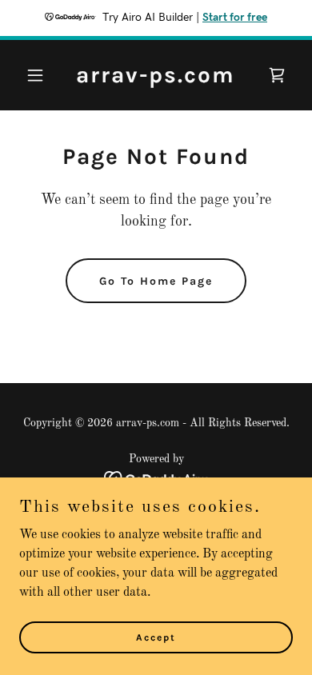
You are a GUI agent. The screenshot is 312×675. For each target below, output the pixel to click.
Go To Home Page (156, 281)
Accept (156, 636)
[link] (155, 79)
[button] (39, 75)
